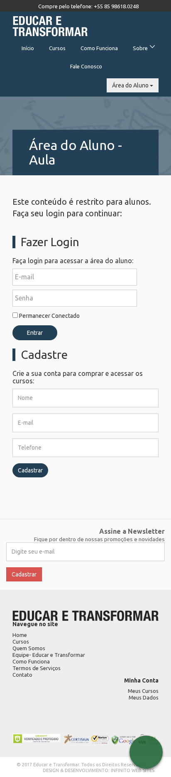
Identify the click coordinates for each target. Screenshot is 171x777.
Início (28, 48)
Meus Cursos (143, 691)
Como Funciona (99, 48)
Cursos (57, 48)
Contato (22, 675)
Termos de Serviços (36, 668)
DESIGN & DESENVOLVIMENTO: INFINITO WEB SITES (98, 770)
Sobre (140, 48)
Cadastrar (30, 470)
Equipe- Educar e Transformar (48, 655)
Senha (24, 298)
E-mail (24, 277)
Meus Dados (144, 697)
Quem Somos (28, 648)
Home (19, 635)
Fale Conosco (86, 66)
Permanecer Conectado (49, 315)
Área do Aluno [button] (131, 85)
